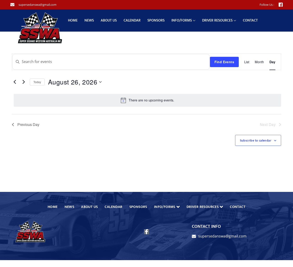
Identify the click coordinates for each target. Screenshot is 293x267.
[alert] (147, 100)
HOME (73, 20)
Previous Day (28, 124)
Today (37, 82)
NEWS (89, 20)
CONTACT (250, 20)
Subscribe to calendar (255, 140)
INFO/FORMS (181, 20)
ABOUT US (109, 20)
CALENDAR (132, 20)
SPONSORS (156, 20)
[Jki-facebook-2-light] (281, 5)
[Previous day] (14, 82)
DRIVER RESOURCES (217, 20)
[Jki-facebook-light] (146, 231)
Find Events (224, 62)
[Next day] (23, 82)
